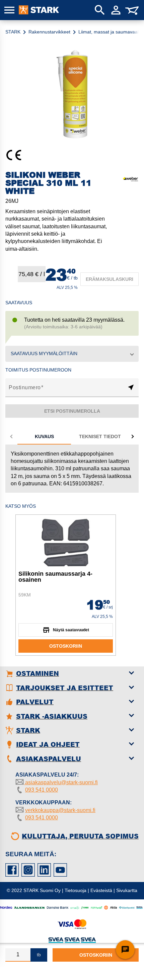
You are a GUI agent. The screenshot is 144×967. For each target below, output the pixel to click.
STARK (12, 31)
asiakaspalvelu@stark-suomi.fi (61, 782)
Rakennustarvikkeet (49, 31)
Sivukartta (126, 890)
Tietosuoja (75, 890)
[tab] (44, 436)
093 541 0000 (41, 790)
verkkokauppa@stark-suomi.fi (60, 810)
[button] (72, 354)
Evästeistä (101, 890)
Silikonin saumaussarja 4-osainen (55, 576)
